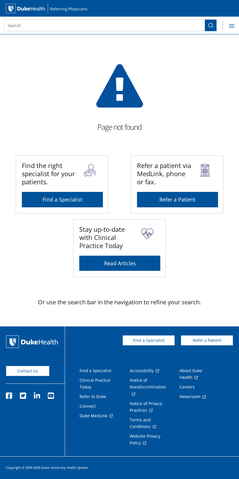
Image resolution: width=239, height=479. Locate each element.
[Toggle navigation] (228, 25)
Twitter (22, 394)
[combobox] (104, 25)
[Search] (211, 25)
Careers (187, 387)
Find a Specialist (62, 199)
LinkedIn (36, 394)
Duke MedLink (93, 415)
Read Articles (120, 263)
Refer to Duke (93, 396)
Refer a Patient (177, 199)
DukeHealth (32, 341)
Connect (88, 406)
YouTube (50, 394)
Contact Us (27, 371)
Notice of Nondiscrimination (148, 383)
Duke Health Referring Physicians (119, 8)
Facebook (8, 394)
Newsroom (190, 396)
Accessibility (142, 370)
